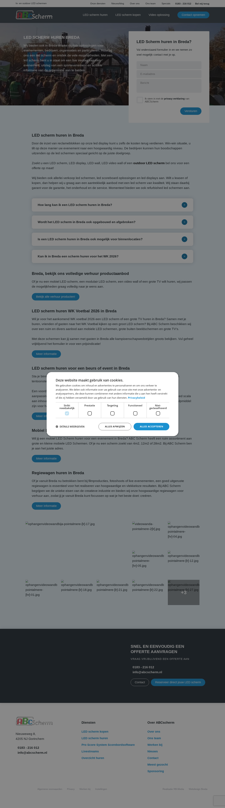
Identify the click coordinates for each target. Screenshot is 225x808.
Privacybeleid (136, 397)
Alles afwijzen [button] (115, 426)
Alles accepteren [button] (151, 426)
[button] (70, 426)
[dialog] (112, 404)
